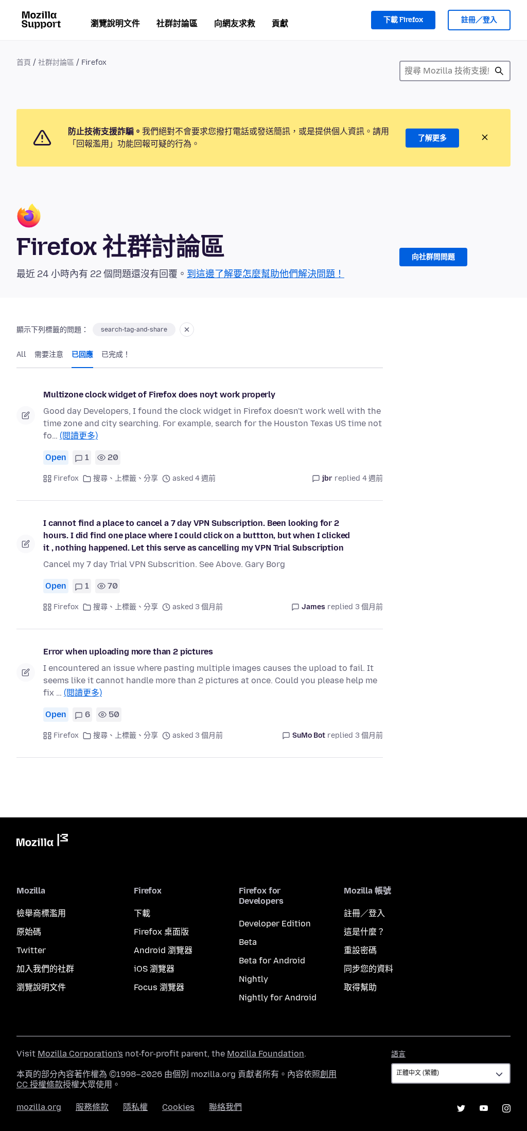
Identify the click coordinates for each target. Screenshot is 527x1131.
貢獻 (280, 23)
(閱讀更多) (79, 436)
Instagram (506, 1108)
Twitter (31, 950)
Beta (248, 942)
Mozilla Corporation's (80, 1054)
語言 (398, 1054)
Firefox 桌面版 (161, 932)
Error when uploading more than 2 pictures (128, 651)
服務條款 (92, 1107)
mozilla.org (38, 1107)
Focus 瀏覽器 (159, 987)
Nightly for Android (278, 997)
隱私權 (135, 1107)
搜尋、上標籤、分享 (125, 478)
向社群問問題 (433, 256)
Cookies (178, 1107)
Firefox (66, 478)
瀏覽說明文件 (115, 23)
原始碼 (28, 932)
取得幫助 (360, 987)
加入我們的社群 (45, 969)
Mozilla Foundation (265, 1054)
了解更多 (432, 138)
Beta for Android (272, 960)
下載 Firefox (403, 19)
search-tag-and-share (134, 329)
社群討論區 (177, 23)
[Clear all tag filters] (187, 329)
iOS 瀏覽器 (154, 969)
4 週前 (372, 478)
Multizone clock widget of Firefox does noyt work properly (159, 394)
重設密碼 (360, 950)
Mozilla (42, 842)
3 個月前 (369, 607)
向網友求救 (234, 23)
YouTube (484, 1108)
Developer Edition (275, 923)
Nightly (253, 979)
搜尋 (499, 71)
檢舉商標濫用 (41, 913)
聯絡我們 (225, 1107)
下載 (142, 913)
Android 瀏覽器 (163, 950)
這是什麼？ (364, 932)
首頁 (23, 62)
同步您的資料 (368, 969)
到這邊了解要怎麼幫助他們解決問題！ (265, 274)
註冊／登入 (479, 19)
